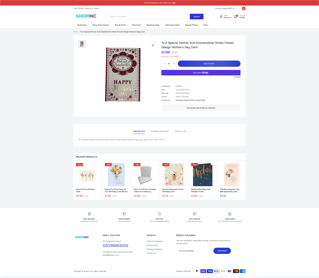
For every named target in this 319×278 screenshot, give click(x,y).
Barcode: (165, 93)
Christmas (136, 25)
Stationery (82, 25)
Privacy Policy (152, 245)
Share (238, 77)
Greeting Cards (153, 25)
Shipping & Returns (154, 249)
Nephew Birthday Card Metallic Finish (200, 190)
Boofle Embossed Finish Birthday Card (172, 190)
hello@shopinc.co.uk (111, 255)
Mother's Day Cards (197, 100)
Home (76, 32)
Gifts (205, 25)
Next (245, 180)
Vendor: (164, 96)
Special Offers (191, 25)
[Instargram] (243, 8)
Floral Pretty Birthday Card (85, 190)
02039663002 (115, 245)
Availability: (165, 86)
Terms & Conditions (155, 241)
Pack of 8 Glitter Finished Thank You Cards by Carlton (145, 190)
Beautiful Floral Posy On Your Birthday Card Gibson (116, 190)
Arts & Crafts (121, 25)
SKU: (163, 90)
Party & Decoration (100, 25)
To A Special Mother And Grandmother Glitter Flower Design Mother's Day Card (197, 45)
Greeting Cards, (182, 100)
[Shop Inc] (86, 16)
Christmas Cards (172, 25)
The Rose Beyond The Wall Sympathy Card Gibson (229, 190)
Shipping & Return (159, 131)
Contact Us (180, 131)
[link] (312, 260)
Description (139, 131)
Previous (73, 180)
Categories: (166, 100)
